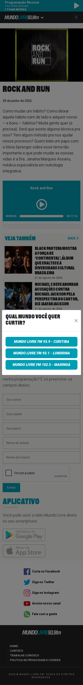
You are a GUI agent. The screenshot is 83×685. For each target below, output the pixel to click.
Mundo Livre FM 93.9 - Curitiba (41, 342)
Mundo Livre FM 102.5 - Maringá (41, 365)
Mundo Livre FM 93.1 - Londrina (41, 353)
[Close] (76, 320)
